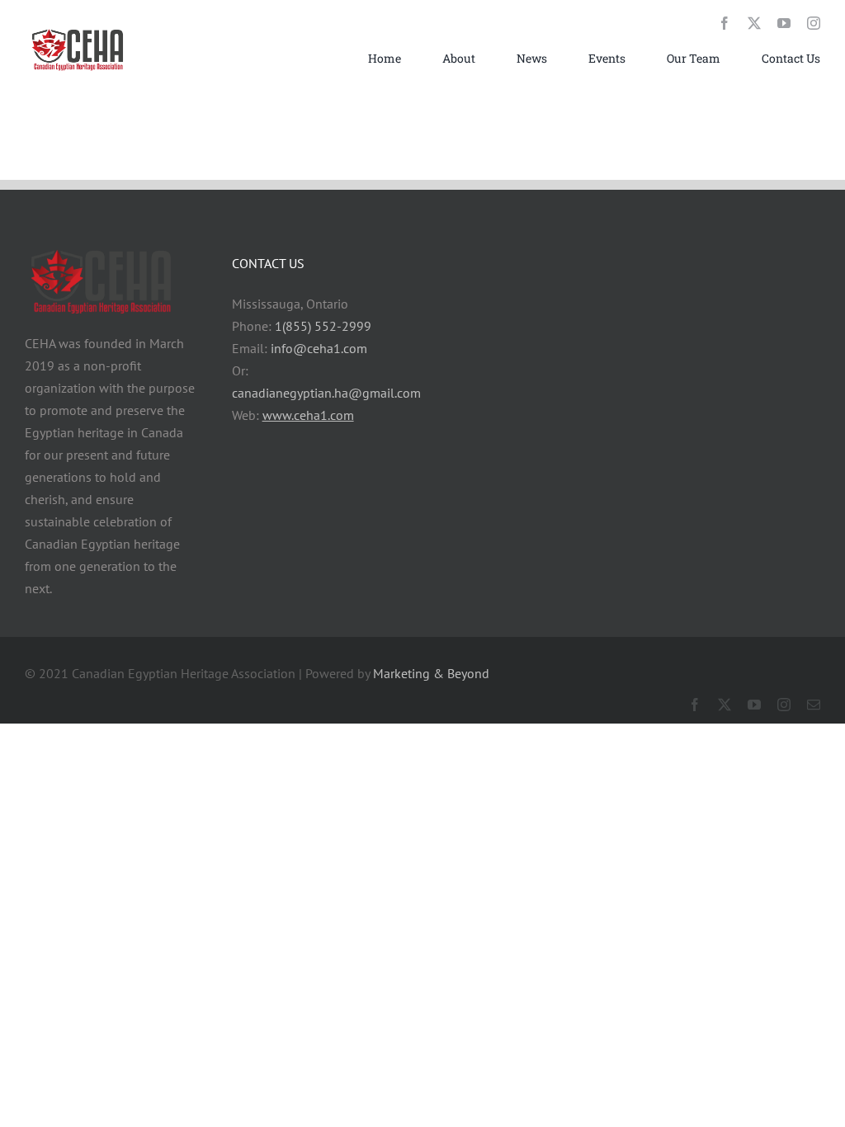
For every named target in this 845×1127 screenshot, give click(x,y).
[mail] (813, 704)
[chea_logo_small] (78, 29)
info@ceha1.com (319, 348)
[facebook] (724, 23)
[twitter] (754, 23)
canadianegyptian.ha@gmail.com (326, 392)
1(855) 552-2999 (323, 326)
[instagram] (813, 23)
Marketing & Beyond (431, 673)
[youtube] (784, 23)
